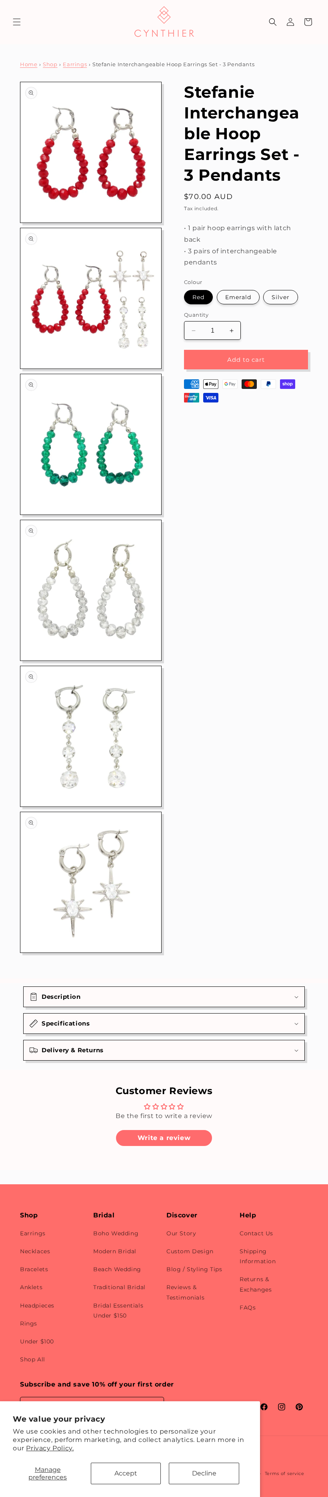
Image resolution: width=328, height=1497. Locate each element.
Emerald (238, 297)
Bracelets (34, 1269)
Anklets (31, 1287)
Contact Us (256, 1233)
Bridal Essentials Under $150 (118, 1310)
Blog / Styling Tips (194, 1269)
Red (198, 297)
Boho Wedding (115, 1233)
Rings (28, 1323)
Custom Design (190, 1251)
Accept (125, 1473)
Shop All (32, 1359)
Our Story (181, 1233)
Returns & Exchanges (256, 1284)
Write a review (164, 1138)
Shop (50, 64)
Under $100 (37, 1341)
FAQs (248, 1307)
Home (28, 64)
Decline (204, 1473)
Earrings (75, 64)
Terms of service (284, 1473)
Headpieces (37, 1305)
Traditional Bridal (119, 1287)
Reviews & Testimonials (185, 1292)
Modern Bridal (114, 1251)
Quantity (196, 315)
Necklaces (35, 1251)
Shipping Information (258, 1256)
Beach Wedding (117, 1269)
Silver (281, 297)
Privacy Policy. (50, 1448)
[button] (17, 22)
